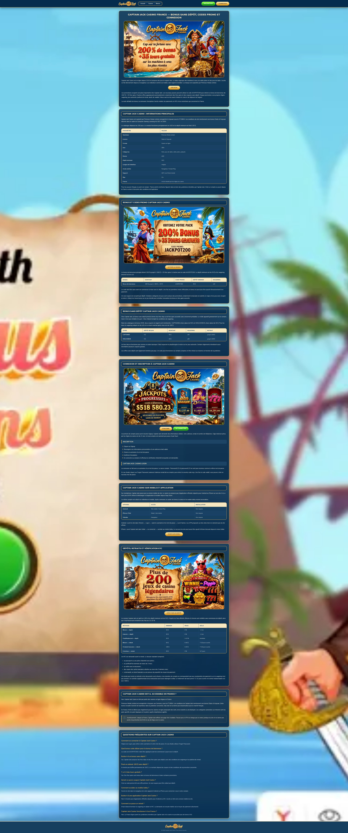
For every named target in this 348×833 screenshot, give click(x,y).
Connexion (223, 3)
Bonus (158, 3)
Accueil (142, 3)
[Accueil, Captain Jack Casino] (127, 3)
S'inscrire (165, 428)
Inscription (208, 3)
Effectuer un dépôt (174, 613)
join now (174, 87)
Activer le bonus (174, 267)
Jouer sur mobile (174, 534)
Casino (150, 3)
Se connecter (181, 428)
